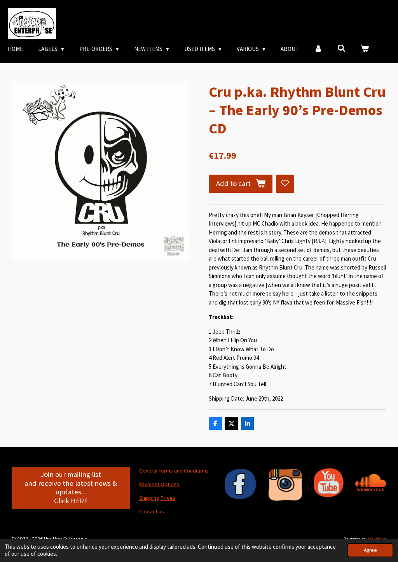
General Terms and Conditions (174, 470)
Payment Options (159, 484)
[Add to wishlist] (285, 184)
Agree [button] (370, 550)
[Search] (341, 48)
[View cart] (365, 49)
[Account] (318, 49)
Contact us (151, 511)
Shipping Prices (157, 497)
